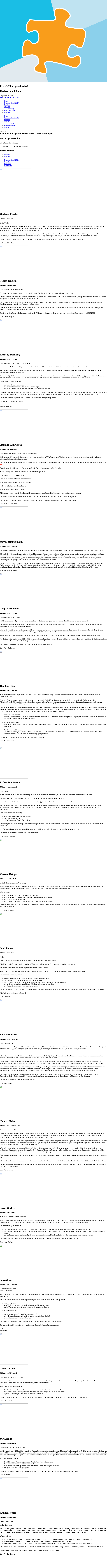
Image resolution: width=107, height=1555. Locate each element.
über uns (7, 107)
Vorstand (7, 105)
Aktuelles (7, 112)
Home (6, 101)
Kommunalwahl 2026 (11, 103)
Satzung (11, 109)
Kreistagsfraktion (9, 110)
